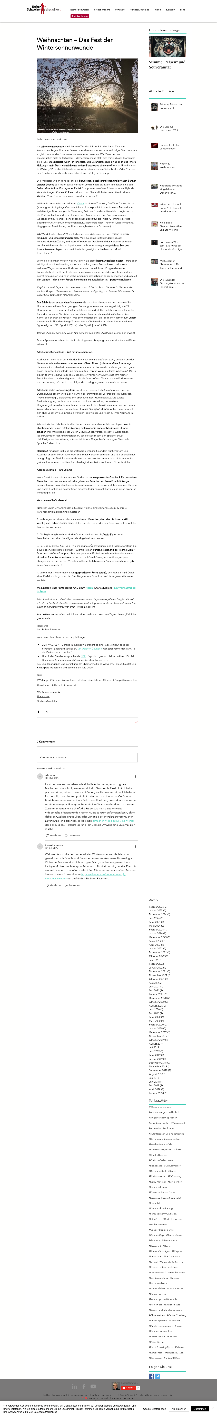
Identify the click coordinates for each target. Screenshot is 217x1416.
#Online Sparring (158, 1320)
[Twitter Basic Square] (157, 1376)
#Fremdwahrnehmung (161, 1208)
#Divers (171, 1171)
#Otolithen (175, 1320)
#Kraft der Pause (176, 1272)
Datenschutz (99, 1400)
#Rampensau (156, 1352)
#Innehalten (43, 685)
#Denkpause (155, 1165)
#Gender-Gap (156, 1235)
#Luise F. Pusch (175, 1288)
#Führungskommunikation (163, 1213)
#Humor (167, 1245)
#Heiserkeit (70, 685)
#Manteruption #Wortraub (163, 1299)
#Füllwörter (155, 1219)
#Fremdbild (155, 1203)
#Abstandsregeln (158, 1112)
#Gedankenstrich (158, 1224)
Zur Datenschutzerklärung (43, 1411)
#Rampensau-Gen (174, 1352)
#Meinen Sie (155, 1304)
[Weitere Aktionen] (136, 776)
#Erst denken (175, 1181)
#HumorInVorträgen (159, 1251)
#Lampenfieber (157, 1288)
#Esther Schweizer (158, 1186)
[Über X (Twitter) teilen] (46, 711)
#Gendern (154, 1240)
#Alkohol (57, 685)
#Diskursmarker (172, 1165)
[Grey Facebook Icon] (84, 1386)
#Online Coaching (176, 1315)
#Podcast (172, 1336)
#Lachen (174, 1277)
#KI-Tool (153, 1261)
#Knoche (153, 1267)
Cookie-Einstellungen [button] (154, 1408)
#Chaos (107, 680)
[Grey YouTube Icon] (93, 1386)
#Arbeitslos (155, 1128)
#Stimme (55, 680)
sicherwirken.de (99, 1397)
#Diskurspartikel (157, 1171)
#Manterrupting (157, 1293)
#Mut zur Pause (172, 1304)
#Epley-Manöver (157, 1181)
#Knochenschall (157, 1272)
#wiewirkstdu (69, 680)
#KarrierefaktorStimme (171, 1261)
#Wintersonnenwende (48, 691)
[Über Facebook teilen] (38, 711)
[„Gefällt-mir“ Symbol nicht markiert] (47, 836)
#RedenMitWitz (172, 1357)
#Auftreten (168, 1128)
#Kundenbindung (158, 1277)
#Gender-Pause (174, 1235)
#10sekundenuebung (160, 1106)
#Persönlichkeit (157, 1336)
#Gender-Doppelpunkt (161, 1229)
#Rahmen (179, 1347)
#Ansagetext (178, 1122)
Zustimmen (200, 1408)
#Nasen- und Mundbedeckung (165, 1309)
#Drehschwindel (157, 1176)
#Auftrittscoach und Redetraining (166, 1133)
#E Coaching (174, 1176)
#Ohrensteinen (157, 1315)
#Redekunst (155, 1357)
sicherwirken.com (123, 1397)
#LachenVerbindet (158, 1283)
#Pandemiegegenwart (161, 1325)
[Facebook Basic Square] (151, 1376)
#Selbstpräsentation (89, 680)
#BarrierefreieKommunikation (164, 1138)
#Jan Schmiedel (172, 1256)
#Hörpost (177, 1251)
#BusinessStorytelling (160, 1149)
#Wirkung (42, 680)
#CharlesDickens (157, 1155)
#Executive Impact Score (162, 1192)
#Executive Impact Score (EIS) (165, 1197)
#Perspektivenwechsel (125, 680)
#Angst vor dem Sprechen (163, 1117)
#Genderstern (169, 1240)
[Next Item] (180, 46)
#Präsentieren (156, 1341)
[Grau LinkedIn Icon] (74, 1386)
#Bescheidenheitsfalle (160, 1144)
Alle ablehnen (179, 1408)
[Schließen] (213, 1408)
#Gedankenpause (172, 1219)
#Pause (178, 1325)
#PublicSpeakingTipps (161, 1347)
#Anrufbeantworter (159, 1122)
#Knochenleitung (169, 1267)
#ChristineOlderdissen (161, 1160)
